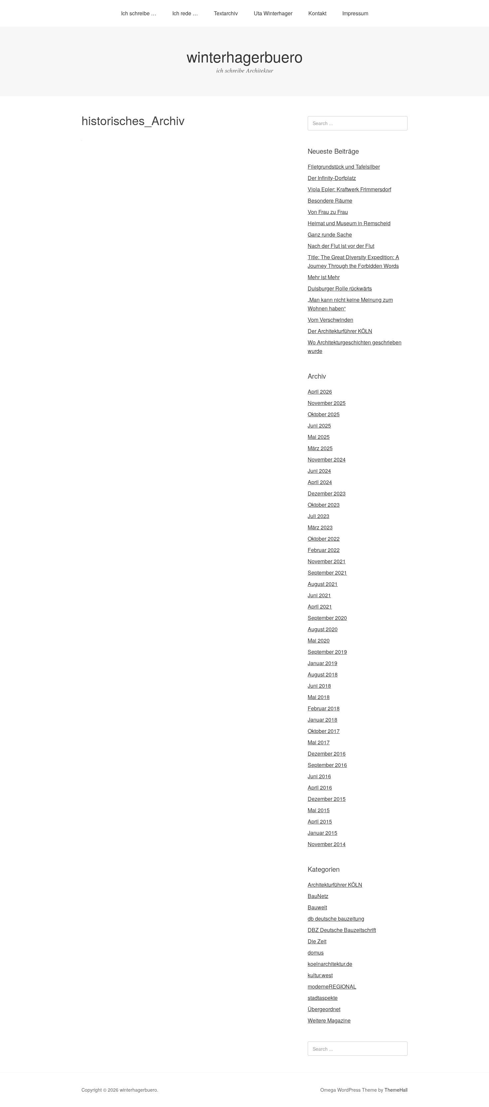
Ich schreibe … (138, 13)
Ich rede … (185, 13)
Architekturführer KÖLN (335, 884)
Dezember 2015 (327, 799)
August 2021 (323, 584)
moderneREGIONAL (332, 986)
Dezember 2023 (327, 493)
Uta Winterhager (273, 13)
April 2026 (320, 391)
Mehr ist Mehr (324, 277)
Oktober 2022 (324, 538)
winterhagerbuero (245, 56)
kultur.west (320, 975)
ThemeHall (396, 1089)
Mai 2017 (319, 742)
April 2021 (320, 606)
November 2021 (327, 561)
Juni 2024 (319, 470)
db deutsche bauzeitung (336, 918)
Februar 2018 (324, 708)
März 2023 (320, 527)
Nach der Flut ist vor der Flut (341, 246)
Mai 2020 (319, 640)
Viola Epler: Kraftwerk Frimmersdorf (349, 189)
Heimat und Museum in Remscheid (349, 223)
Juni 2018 (319, 685)
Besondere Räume (330, 200)
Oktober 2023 (324, 504)
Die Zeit (317, 941)
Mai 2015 (319, 810)
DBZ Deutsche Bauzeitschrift (342, 930)
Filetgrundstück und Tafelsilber (344, 166)
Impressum (355, 13)
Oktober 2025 (324, 414)
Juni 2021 (319, 595)
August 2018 (323, 674)
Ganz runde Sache (330, 234)
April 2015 (320, 821)
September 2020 (327, 618)
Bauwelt (317, 907)
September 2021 (327, 572)
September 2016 (327, 765)
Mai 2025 (319, 437)
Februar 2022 (324, 550)
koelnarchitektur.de (330, 964)
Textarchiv (226, 13)
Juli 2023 (318, 516)
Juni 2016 (319, 776)
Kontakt (317, 13)
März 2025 (320, 448)
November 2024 (327, 459)
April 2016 (320, 787)
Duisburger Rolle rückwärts (340, 288)
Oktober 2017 (324, 731)
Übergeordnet (324, 1009)
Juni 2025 (319, 425)
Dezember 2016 (327, 753)
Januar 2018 (322, 719)
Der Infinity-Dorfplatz (332, 178)
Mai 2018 (319, 697)
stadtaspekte (323, 998)
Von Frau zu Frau (328, 212)
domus (316, 952)
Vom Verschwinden (330, 319)
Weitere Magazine (329, 1020)
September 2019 (327, 651)
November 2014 (327, 844)
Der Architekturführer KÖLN (340, 331)
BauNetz (318, 896)
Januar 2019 (322, 663)
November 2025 (327, 403)
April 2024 (320, 482)
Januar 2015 (322, 832)
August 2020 (323, 629)
